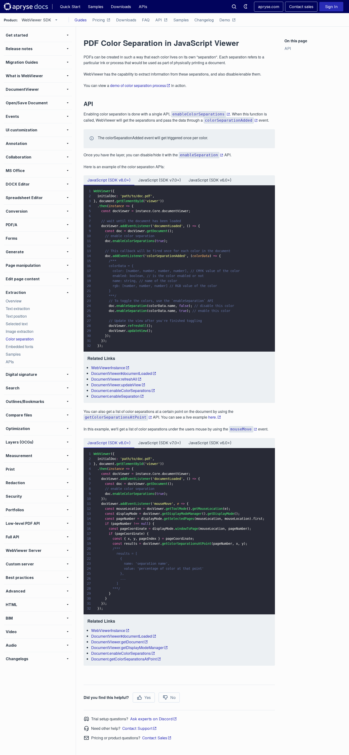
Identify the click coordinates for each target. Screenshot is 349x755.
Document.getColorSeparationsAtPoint (124, 659)
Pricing (98, 20)
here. (212, 417)
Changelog (204, 20)
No (173, 697)
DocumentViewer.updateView (116, 384)
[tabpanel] (179, 294)
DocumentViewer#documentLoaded (121, 373)
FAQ (146, 20)
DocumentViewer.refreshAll (114, 379)
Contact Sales (154, 738)
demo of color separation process (138, 85)
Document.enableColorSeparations (121, 390)
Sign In (331, 6)
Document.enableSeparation (115, 396)
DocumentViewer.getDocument (117, 642)
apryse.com (268, 6)
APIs (143, 6)
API (158, 20)
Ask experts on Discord (151, 719)
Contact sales (301, 6)
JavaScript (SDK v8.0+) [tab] (109, 180)
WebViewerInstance (108, 367)
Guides (81, 20)
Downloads (121, 6)
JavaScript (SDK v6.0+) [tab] (210, 180)
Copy (264, 343)
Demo (224, 20)
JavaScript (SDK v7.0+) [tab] (159, 180)
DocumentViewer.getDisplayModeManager (127, 647)
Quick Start (70, 6)
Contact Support (137, 728)
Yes (147, 697)
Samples (95, 6)
